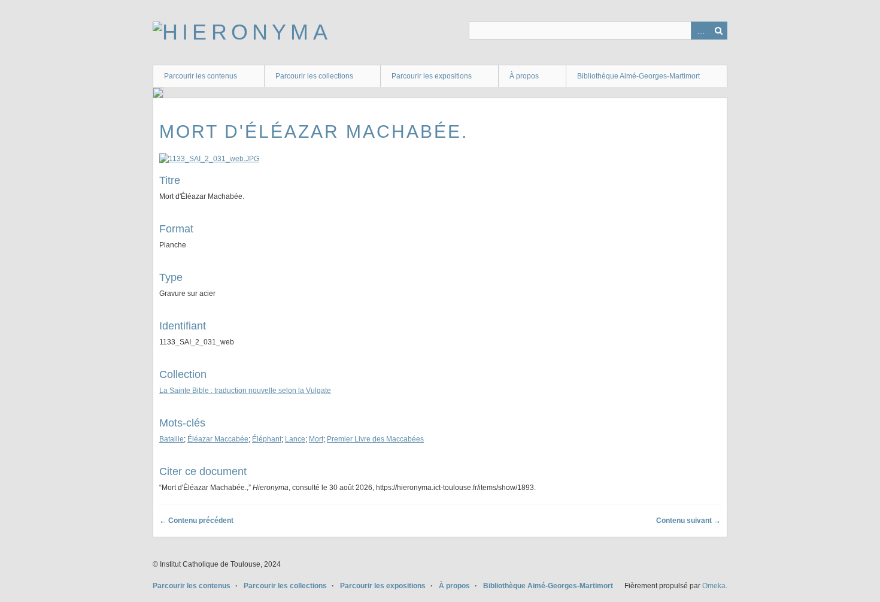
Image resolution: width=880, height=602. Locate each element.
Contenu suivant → (688, 520)
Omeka (714, 586)
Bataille (171, 439)
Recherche (718, 31)
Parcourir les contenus (200, 76)
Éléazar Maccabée (217, 439)
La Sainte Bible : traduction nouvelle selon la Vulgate (245, 390)
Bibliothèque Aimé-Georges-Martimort (638, 76)
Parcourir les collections (314, 76)
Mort (316, 439)
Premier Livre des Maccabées (375, 439)
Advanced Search (700, 31)
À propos (524, 76)
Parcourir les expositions (432, 76)
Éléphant (266, 439)
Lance (295, 439)
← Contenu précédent (196, 520)
